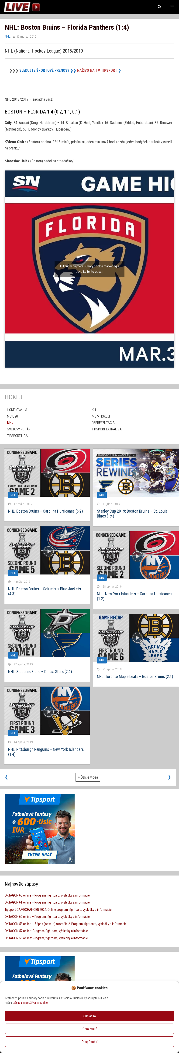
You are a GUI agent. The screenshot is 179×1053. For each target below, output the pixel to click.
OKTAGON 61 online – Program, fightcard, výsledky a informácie (47, 902)
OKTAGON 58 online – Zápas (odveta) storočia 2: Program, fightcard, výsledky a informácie (66, 924)
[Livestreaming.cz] (21, 7)
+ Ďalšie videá (88, 777)
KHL (94, 410)
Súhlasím (89, 1016)
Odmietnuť (90, 1029)
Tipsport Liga (17, 436)
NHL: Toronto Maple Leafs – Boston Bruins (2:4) (135, 676)
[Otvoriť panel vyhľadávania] (159, 7)
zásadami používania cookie (30, 1002)
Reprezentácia (103, 423)
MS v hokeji (101, 416)
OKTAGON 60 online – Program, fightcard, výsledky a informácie (47, 917)
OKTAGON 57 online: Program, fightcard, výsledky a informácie (46, 931)
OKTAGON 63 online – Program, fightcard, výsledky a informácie (47, 895)
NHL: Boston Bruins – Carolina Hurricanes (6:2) (45, 511)
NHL (7, 36)
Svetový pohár (19, 429)
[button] (171, 988)
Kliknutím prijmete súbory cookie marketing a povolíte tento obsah (89, 268)
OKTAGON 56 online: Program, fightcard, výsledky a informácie (46, 938)
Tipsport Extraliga (107, 429)
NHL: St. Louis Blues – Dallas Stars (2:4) (40, 671)
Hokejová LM (17, 410)
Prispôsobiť (89, 1042)
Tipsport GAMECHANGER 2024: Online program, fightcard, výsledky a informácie (58, 910)
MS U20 (12, 416)
